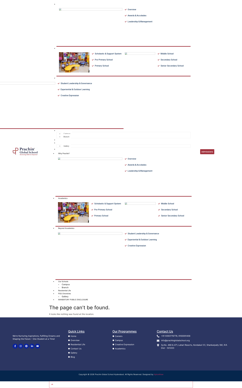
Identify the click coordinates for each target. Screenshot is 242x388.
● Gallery (72, 352)
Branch (65, 287)
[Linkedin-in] (32, 346)
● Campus (117, 340)
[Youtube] (37, 346)
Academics (63, 198)
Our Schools (63, 281)
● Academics (118, 348)
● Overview (74, 340)
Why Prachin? (64, 153)
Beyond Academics (66, 228)
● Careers (117, 336)
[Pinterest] (26, 346)
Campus (66, 284)
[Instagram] (20, 346)
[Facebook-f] (15, 346)
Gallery (65, 296)
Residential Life (64, 290)
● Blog (71, 357)
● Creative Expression (123, 344)
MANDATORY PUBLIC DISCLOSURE (73, 299)
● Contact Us (74, 348)
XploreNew (158, 374)
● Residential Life (76, 344)
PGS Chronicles (64, 293)
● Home (72, 336)
